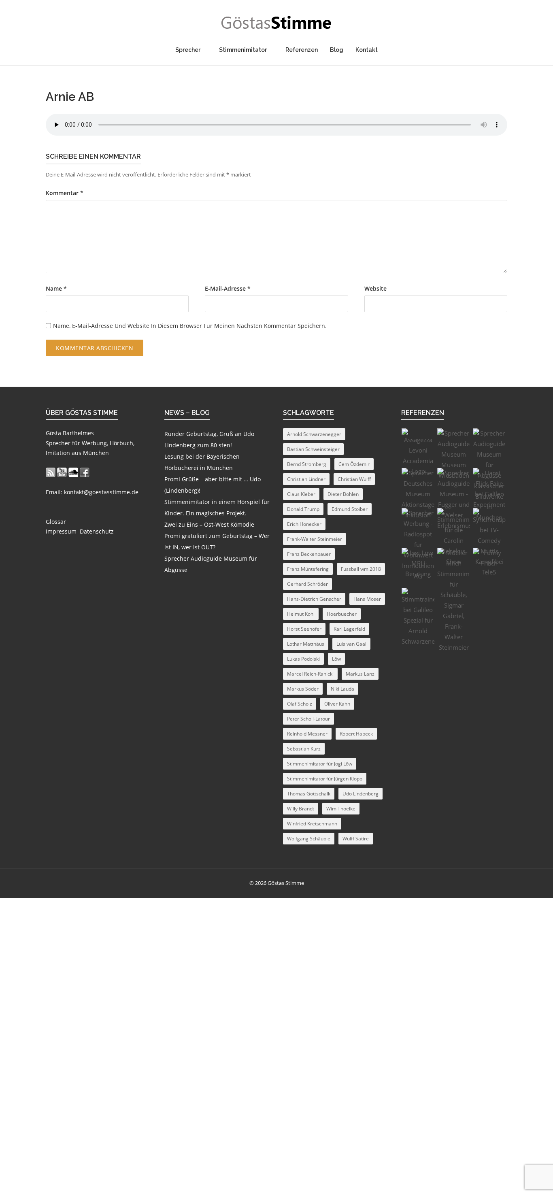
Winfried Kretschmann (312, 823)
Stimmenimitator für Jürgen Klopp (324, 778)
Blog (336, 50)
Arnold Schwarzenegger (314, 434)
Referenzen (301, 50)
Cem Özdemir (354, 464)
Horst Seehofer (304, 628)
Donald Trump (303, 509)
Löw (336, 658)
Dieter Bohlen (343, 494)
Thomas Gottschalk (308, 793)
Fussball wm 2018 (361, 569)
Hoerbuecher (342, 613)
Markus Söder (303, 688)
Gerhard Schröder (307, 583)
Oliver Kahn (337, 703)
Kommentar (64, 193)
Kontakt (366, 50)
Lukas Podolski (303, 658)
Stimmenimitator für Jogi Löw (319, 763)
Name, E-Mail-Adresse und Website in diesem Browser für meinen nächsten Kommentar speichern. (190, 326)
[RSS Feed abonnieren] (50, 472)
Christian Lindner (306, 479)
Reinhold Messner (307, 733)
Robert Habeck (356, 733)
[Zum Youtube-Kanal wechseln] (62, 472)
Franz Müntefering (308, 569)
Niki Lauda (342, 688)
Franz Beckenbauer (309, 554)
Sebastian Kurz (304, 748)
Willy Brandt (300, 808)
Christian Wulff (354, 479)
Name (56, 288)
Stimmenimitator (243, 50)
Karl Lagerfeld (349, 628)
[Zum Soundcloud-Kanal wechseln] (73, 472)
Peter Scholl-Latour (308, 718)
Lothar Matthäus (305, 643)
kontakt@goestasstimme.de (101, 492)
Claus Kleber (301, 494)
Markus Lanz (360, 673)
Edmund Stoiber (350, 509)
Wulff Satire (355, 838)
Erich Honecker (304, 524)
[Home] (276, 23)
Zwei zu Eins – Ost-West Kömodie (209, 524)
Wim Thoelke (340, 808)
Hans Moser (367, 598)
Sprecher (187, 50)
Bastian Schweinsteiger (313, 449)
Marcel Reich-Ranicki (310, 673)
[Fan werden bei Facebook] (84, 472)
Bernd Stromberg (306, 464)
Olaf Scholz (299, 703)
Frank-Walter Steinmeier (314, 539)
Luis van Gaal (351, 643)
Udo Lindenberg (360, 793)
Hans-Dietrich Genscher (314, 598)
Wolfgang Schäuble (308, 838)
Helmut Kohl (301, 613)
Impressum (61, 531)
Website (375, 288)
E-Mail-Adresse (228, 288)
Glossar (56, 521)
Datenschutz (97, 531)
